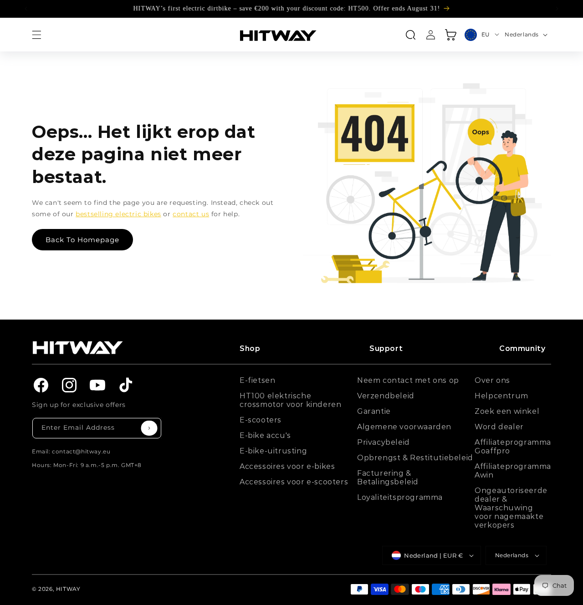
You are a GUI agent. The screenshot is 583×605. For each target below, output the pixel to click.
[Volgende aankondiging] (557, 8)
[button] (36, 35)
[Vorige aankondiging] (26, 8)
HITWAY (68, 588)
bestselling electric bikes (118, 214)
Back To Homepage (82, 239)
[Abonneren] (149, 428)
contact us (191, 214)
